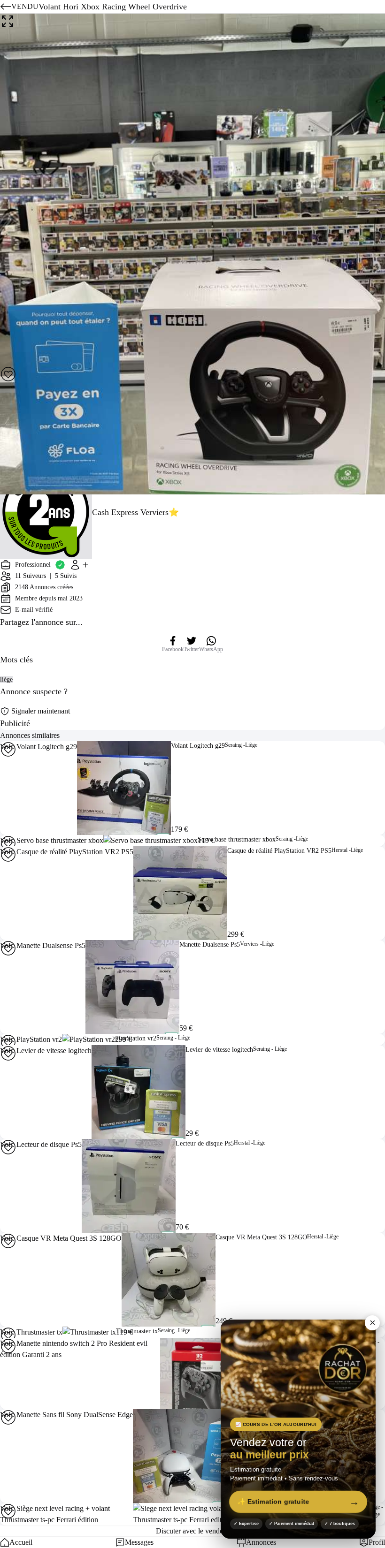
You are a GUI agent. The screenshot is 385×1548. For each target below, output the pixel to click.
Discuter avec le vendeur (192, 1531)
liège (6, 679)
